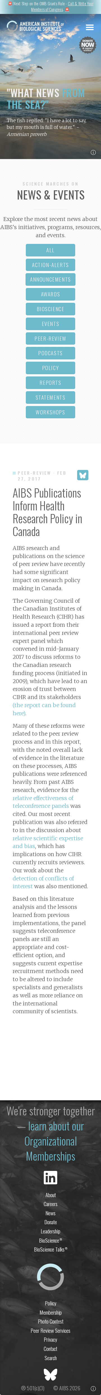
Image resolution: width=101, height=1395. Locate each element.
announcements (50, 279)
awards (50, 294)
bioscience (51, 309)
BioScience (50, 1240)
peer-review (50, 338)
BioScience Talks (50, 1249)
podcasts (50, 353)
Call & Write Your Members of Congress (62, 7)
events (50, 324)
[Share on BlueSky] (82, 475)
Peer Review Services (50, 1330)
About (50, 1195)
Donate (50, 1222)
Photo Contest (50, 1321)
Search (51, 1358)
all (50, 250)
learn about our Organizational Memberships (54, 1141)
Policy (50, 1303)
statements (51, 397)
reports (50, 382)
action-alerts (50, 265)
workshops (50, 412)
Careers (51, 1204)
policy (50, 368)
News (50, 1213)
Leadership (50, 1231)
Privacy (50, 1339)
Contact (50, 1348)
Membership (51, 1312)
